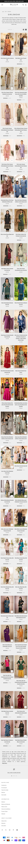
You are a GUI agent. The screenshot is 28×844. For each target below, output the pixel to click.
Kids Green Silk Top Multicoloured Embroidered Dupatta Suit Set (21, 682)
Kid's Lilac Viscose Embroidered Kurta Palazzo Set (21, 166)
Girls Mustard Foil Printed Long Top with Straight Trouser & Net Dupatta (21, 646)
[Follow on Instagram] (9, 830)
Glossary (3, 823)
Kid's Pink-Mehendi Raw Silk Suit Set (7, 587)
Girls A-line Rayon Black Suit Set (7, 235)
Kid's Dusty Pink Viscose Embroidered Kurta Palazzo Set (7, 166)
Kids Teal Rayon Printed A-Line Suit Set (7, 740)
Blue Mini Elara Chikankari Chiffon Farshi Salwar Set (21, 200)
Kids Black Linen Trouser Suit (20, 58)
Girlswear (9, 11)
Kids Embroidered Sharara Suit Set (7, 303)
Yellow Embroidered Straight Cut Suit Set (7, 500)
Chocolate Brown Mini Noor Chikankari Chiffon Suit (7, 200)
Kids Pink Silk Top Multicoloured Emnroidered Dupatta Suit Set (7, 677)
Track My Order (4, 790)
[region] (14, 770)
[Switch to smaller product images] (26, 29)
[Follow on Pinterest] (13, 830)
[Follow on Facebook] (2, 830)
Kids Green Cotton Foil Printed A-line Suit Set (21, 235)
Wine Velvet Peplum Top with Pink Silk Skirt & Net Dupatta (7, 404)
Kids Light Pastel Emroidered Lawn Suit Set (21, 269)
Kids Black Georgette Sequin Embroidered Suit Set (21, 616)
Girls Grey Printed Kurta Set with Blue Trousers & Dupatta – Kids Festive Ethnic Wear (21, 337)
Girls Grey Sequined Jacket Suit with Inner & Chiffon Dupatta (21, 94)
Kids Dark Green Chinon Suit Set (7, 616)
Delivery (3, 802)
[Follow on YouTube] (17, 830)
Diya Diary (3, 825)
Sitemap (3, 813)
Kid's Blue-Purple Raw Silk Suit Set (21, 558)
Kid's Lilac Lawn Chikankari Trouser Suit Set (7, 529)
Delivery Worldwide (14, 772)
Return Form (4, 806)
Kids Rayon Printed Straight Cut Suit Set (7, 335)
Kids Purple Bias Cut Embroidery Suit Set (7, 645)
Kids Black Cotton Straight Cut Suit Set (7, 269)
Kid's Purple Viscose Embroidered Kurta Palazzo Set (7, 130)
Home (3, 11)
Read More (4, 763)
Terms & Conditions (5, 809)
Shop (6, 11)
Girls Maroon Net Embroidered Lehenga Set (21, 712)
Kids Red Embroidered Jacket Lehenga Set (7, 371)
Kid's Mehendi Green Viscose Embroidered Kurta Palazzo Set (20, 130)
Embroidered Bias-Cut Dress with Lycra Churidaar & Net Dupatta (21, 404)
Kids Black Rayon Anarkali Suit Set (7, 712)
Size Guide (3, 794)
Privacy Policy (4, 811)
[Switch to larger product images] (23, 29)
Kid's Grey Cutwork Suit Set (21, 466)
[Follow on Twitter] (6, 830)
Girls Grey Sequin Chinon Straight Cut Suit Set (7, 93)
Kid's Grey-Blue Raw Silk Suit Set (20, 587)
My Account (4, 787)
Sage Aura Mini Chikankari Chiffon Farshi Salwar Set (21, 437)
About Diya (3, 821)
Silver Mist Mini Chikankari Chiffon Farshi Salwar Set (7, 437)
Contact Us (3, 785)
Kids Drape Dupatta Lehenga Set (7, 58)
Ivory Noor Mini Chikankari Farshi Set (7, 471)
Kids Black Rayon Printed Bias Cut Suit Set (20, 740)
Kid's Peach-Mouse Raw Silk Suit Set (7, 558)
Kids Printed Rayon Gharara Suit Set (21, 303)
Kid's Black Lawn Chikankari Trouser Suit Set (21, 529)
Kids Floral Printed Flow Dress (20, 371)
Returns (3, 792)
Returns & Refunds (5, 804)
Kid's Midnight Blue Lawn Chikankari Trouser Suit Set (21, 500)
